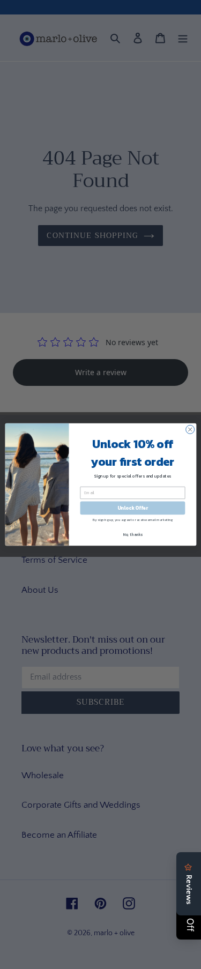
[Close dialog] (189, 429)
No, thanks (133, 534)
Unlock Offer (132, 508)
